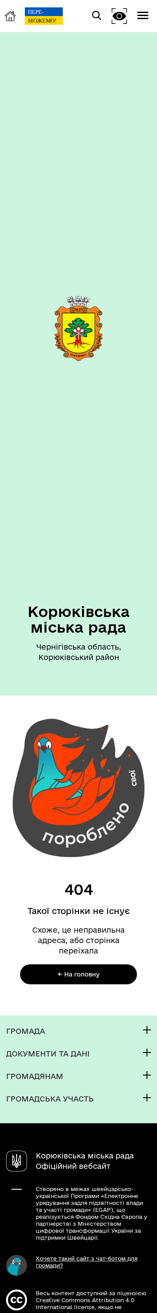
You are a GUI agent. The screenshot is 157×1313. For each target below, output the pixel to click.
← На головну (78, 974)
